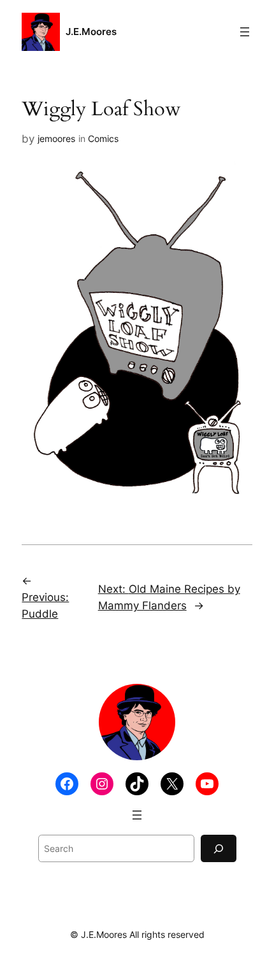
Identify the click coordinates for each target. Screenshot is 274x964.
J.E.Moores (91, 32)
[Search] (218, 848)
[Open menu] (244, 31)
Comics (103, 138)
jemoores (56, 138)
